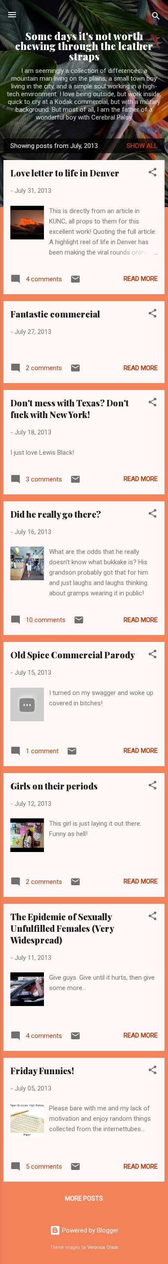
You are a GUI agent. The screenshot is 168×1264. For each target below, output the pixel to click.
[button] (152, 173)
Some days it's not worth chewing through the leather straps (84, 46)
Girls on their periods (54, 786)
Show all (142, 146)
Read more (141, 279)
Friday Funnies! (42, 1070)
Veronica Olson (102, 1247)
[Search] (156, 17)
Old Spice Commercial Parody (72, 654)
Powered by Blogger (89, 1230)
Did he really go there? (55, 514)
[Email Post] (75, 282)
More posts (84, 1198)
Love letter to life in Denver (64, 173)
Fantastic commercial (55, 314)
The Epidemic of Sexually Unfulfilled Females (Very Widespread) (62, 928)
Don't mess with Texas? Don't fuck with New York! (69, 408)
